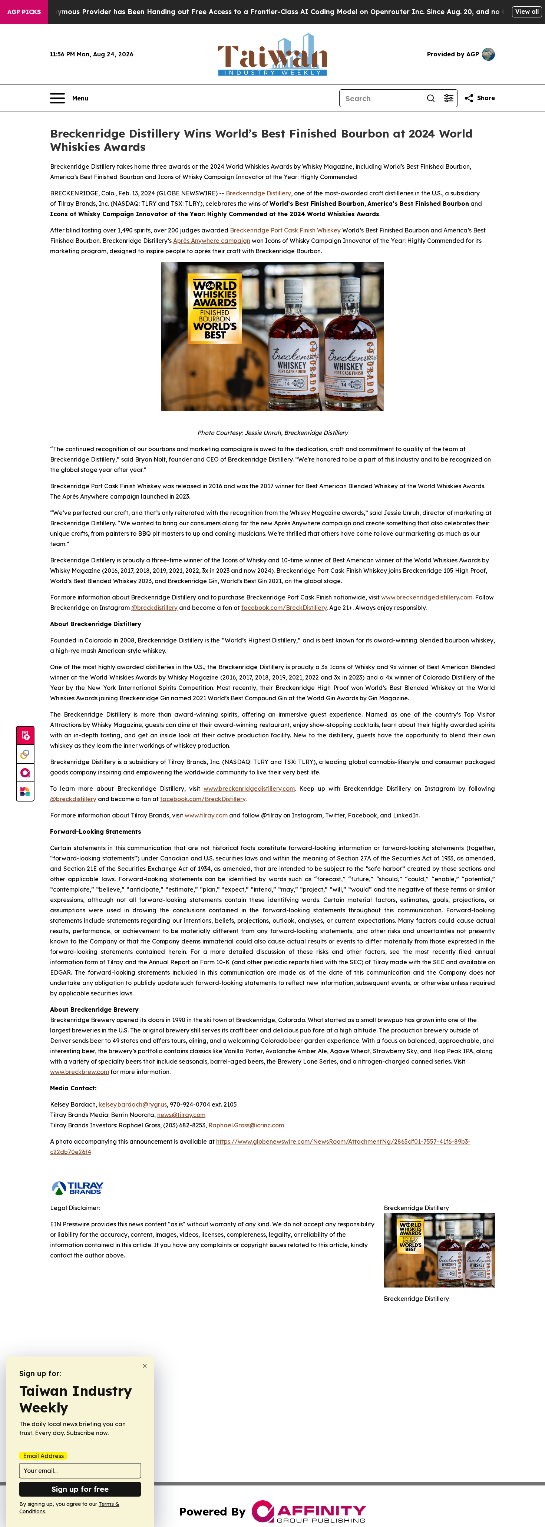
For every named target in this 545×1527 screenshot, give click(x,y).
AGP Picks (24, 12)
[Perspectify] (25, 754)
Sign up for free (80, 1489)
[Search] (431, 98)
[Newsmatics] (25, 791)
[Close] (144, 1365)
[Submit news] (25, 736)
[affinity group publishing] (25, 773)
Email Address (43, 1456)
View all (527, 11)
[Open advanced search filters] (449, 98)
